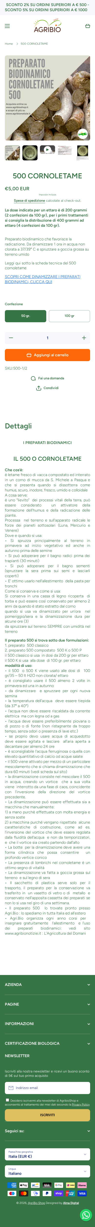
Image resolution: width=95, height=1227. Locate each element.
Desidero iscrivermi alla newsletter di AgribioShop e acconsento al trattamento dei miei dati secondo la (41, 1102)
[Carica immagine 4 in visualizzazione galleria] (82, 153)
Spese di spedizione (29, 201)
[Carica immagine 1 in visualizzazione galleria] (12, 152)
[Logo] (47, 26)
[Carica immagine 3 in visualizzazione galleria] (65, 150)
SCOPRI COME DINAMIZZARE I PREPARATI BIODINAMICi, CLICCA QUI (42, 279)
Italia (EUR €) (20, 1156)
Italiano (15, 1173)
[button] (87, 26)
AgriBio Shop (36, 1203)
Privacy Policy (81, 1104)
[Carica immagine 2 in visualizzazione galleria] (30, 152)
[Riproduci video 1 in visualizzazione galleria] (47, 149)
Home (9, 43)
